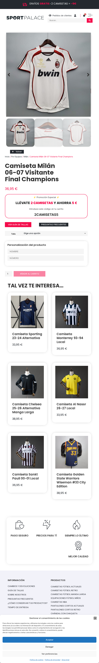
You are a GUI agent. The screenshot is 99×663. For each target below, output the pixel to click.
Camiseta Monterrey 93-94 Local (70, 338)
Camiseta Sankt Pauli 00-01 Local (25, 476)
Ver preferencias (49, 654)
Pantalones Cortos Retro (65, 609)
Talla (13, 234)
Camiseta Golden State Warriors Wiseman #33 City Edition (71, 480)
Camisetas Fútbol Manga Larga (68, 594)
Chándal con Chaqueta (64, 613)
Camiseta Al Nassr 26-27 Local (71, 406)
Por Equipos (16, 157)
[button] (95, 618)
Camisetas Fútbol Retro (64, 590)
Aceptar (49, 640)
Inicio (7, 157)
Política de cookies (36, 660)
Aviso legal (65, 660)
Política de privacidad (52, 660)
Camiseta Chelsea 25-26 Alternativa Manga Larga (27, 408)
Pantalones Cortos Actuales (67, 605)
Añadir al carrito (29, 274)
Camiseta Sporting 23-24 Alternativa (27, 336)
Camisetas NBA (59, 601)
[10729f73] (48, 75)
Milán (26, 157)
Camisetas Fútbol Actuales (66, 586)
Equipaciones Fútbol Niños (66, 598)
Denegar (49, 647)
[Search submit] (90, 20)
